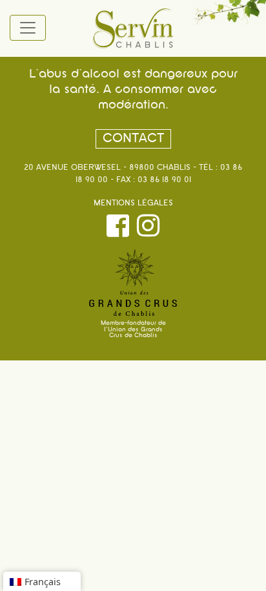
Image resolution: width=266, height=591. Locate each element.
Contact (133, 139)
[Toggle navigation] (28, 28)
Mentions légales (133, 203)
